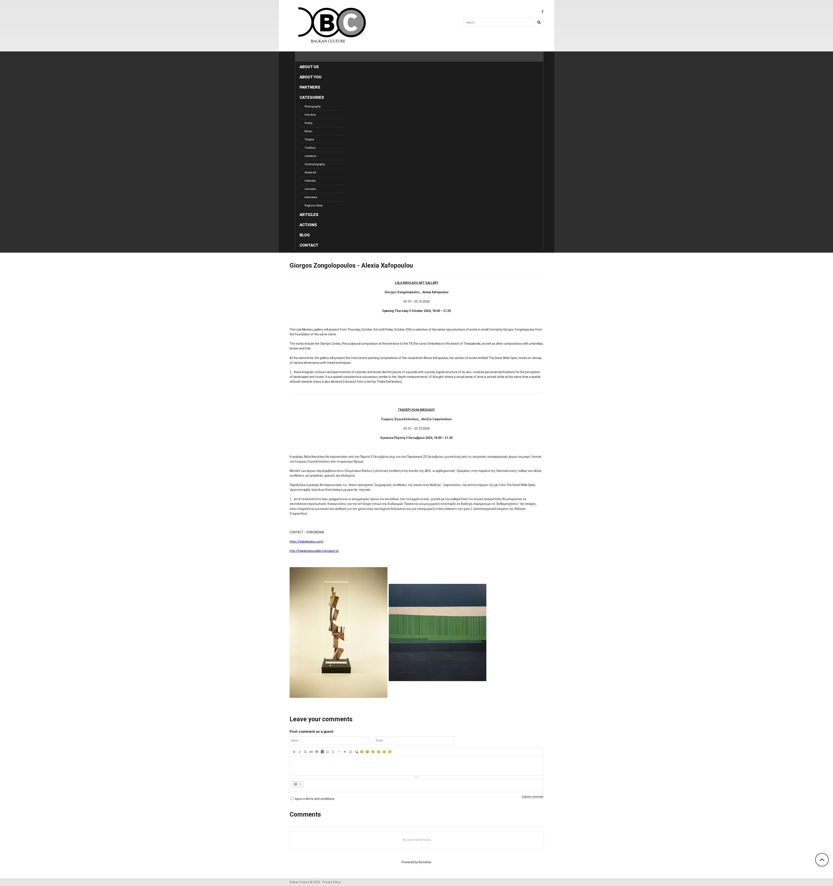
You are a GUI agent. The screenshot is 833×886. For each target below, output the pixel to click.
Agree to (300, 798)
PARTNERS (310, 87)
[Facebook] (542, 12)
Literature (310, 156)
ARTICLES (309, 214)
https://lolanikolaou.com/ (307, 541)
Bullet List (328, 751)
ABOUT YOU (310, 77)
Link (311, 751)
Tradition (310, 147)
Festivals (310, 180)
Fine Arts (310, 114)
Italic (299, 751)
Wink (390, 751)
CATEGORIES (312, 97)
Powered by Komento (416, 862)
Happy (367, 751)
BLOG (305, 235)
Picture (316, 751)
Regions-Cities (314, 205)
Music (308, 131)
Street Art (310, 172)
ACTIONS (308, 224)
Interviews (311, 197)
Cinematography (315, 164)
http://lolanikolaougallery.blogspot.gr (314, 551)
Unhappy (384, 751)
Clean (356, 751)
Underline (305, 751)
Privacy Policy (331, 882)
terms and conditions (320, 798)
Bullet (339, 751)
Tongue (378, 751)
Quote (345, 751)
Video (322, 751)
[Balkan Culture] (330, 25)
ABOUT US (309, 66)
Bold (294, 751)
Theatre (309, 139)
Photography (312, 106)
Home (305, 56)
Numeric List (333, 751)
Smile (361, 751)
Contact (309, 245)
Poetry (308, 123)
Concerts (310, 189)
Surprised (373, 751)
